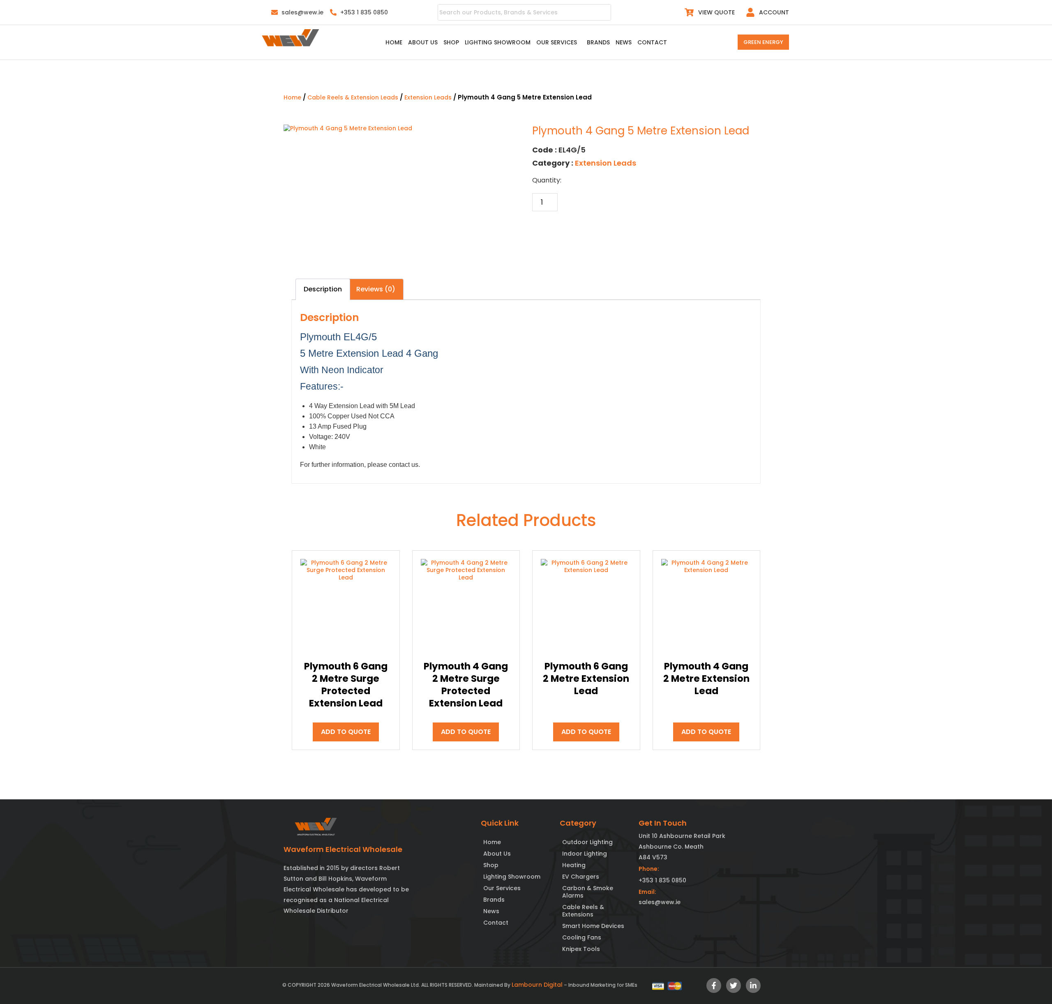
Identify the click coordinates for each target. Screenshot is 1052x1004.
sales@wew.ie (660, 902)
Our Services (554, 42)
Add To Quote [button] (346, 732)
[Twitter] (733, 986)
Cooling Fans (581, 938)
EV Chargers (580, 877)
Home (391, 42)
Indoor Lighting (584, 854)
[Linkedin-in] (753, 986)
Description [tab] (323, 289)
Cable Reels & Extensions (583, 911)
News (625, 42)
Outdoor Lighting (587, 842)
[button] (558, 42)
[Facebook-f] (713, 986)
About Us (421, 42)
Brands (599, 42)
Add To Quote (567, 231)
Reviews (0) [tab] (375, 289)
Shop (449, 42)
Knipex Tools (581, 949)
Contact (654, 42)
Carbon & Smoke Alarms (587, 892)
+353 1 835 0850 (662, 881)
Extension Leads (428, 97)
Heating (574, 865)
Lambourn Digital (537, 985)
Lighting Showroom (495, 42)
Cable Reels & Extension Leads (352, 97)
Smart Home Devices (593, 926)
